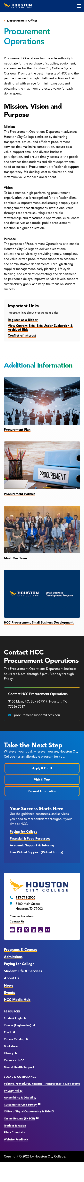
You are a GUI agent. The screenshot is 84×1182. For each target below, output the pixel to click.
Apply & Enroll (42, 768)
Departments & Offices (22, 20)
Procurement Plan (17, 430)
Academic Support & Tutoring (32, 845)
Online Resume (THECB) (19, 1118)
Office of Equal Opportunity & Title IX (29, 1111)
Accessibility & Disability (20, 1097)
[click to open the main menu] (79, 5)
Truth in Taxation (15, 1125)
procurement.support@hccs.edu (37, 715)
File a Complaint (14, 1132)
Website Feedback (16, 1139)
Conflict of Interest (22, 336)
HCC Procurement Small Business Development (39, 623)
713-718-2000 (25, 898)
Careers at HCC (15, 1060)
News (8, 985)
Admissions (13, 957)
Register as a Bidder (23, 320)
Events (9, 992)
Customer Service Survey (20, 1104)
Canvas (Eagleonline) (17, 1025)
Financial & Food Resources (30, 839)
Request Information (42, 791)
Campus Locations (22, 916)
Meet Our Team (15, 558)
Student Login (13, 1018)
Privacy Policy (13, 1090)
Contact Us (17, 921)
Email (7, 1032)
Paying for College (23, 832)
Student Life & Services (23, 971)
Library (8, 1053)
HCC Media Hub (17, 1000)
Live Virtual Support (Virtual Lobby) (36, 852)
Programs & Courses (20, 949)
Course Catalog (14, 1039)
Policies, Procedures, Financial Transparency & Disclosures (42, 1083)
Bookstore (11, 1046)
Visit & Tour (42, 779)
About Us (11, 978)
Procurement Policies (19, 494)
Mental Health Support (19, 1067)
